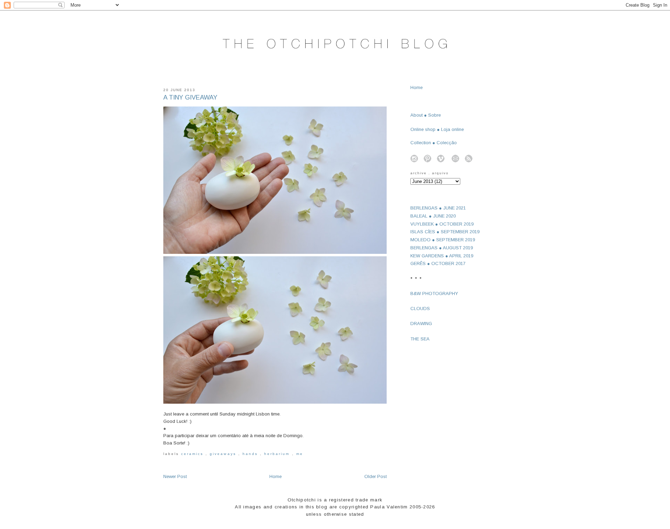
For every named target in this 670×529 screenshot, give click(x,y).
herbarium (278, 454)
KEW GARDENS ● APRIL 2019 (441, 255)
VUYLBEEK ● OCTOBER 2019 (442, 224)
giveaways (224, 454)
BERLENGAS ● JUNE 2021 (438, 208)
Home (275, 476)
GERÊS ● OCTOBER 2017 (438, 263)
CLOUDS (420, 308)
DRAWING (421, 323)
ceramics (193, 454)
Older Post (375, 476)
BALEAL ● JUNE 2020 (433, 216)
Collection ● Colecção (433, 142)
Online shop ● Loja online (437, 129)
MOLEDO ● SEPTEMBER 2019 (442, 239)
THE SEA (420, 338)
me (299, 454)
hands (251, 454)
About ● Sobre (425, 115)
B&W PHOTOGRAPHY (434, 293)
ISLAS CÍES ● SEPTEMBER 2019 (444, 231)
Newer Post (175, 476)
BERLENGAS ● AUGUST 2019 (441, 247)
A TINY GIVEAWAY (190, 97)
